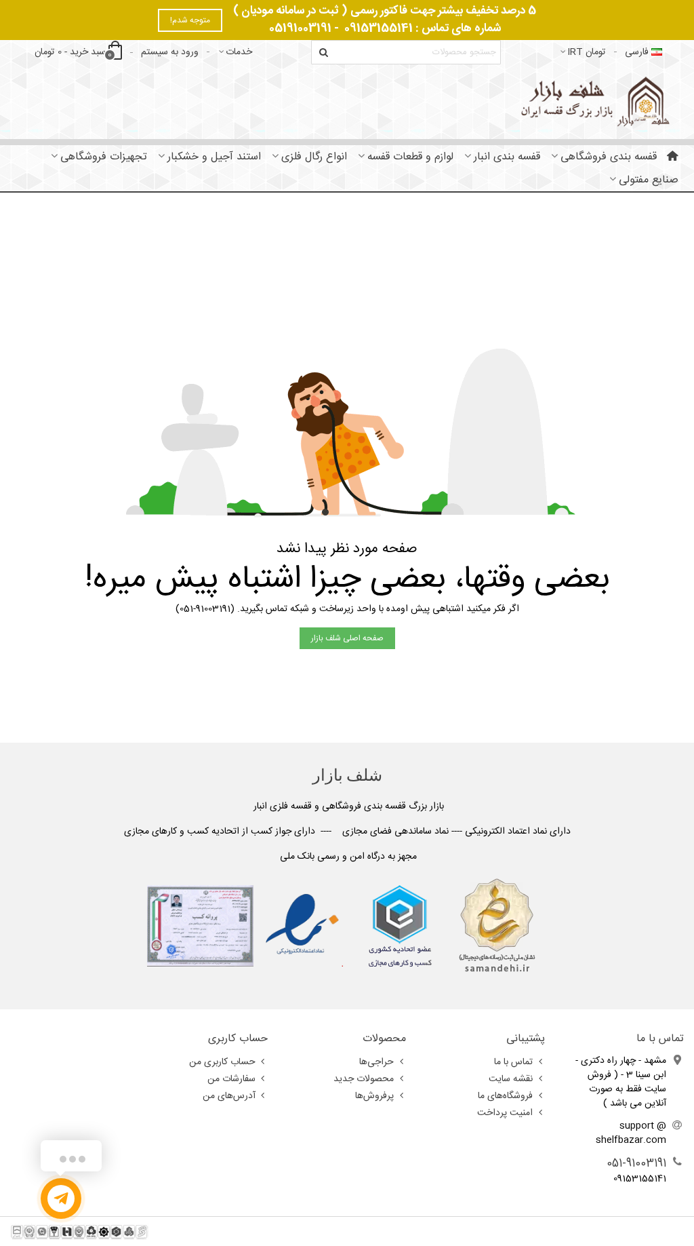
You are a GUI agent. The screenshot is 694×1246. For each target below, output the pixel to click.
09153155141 (378, 28)
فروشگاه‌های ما (505, 1096)
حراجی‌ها (376, 1062)
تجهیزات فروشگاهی (103, 157)
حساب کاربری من (222, 1062)
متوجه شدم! (190, 20)
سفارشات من (231, 1079)
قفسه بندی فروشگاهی (608, 157)
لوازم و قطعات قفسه (410, 157)
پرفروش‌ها (374, 1096)
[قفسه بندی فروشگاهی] (593, 101)
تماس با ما (513, 1062)
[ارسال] (323, 52)
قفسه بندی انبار (507, 157)
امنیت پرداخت (505, 1113)
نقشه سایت (511, 1079)
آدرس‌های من (229, 1096)
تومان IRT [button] (586, 52)
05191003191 (300, 28)
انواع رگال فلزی (314, 157)
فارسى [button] (637, 52)
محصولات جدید (363, 1079)
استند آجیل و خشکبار (214, 157)
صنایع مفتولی (648, 180)
